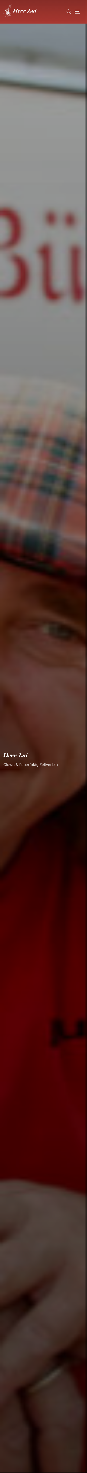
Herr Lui (15, 755)
